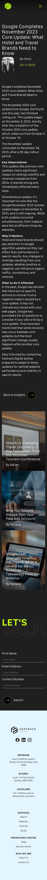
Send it (18, 700)
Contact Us (23, 862)
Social (24, 831)
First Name (9, 653)
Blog (23, 842)
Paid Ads (23, 826)
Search (23, 817)
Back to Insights (15, 395)
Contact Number (13, 679)
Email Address (11, 666)
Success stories (23, 846)
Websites (23, 821)
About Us (23, 858)
